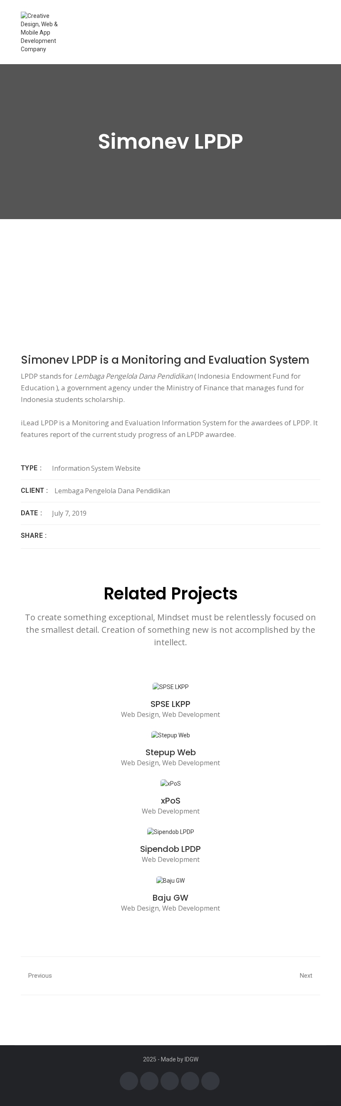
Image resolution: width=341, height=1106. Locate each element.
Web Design (140, 714)
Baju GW (170, 898)
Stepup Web (171, 752)
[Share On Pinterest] (93, 535)
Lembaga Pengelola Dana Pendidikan (112, 490)
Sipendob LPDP (170, 849)
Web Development (191, 714)
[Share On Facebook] (55, 535)
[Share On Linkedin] (81, 535)
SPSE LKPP (170, 704)
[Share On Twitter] (68, 535)
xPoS (170, 800)
